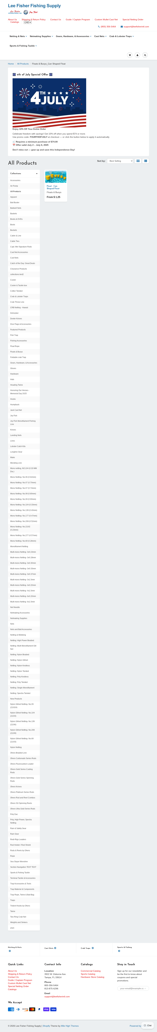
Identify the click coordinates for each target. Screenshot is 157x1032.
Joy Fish (13, 416)
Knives (13, 430)
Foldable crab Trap (18, 357)
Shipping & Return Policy (34, 19)
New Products (16, 699)
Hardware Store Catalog (92, 977)
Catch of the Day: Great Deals (22, 263)
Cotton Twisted (16, 291)
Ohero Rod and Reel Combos (22, 798)
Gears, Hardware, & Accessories (72, 36)
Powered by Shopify (139, 1026)
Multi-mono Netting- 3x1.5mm (22, 580)
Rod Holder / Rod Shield (20, 845)
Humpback (14, 405)
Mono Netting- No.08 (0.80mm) (23, 494)
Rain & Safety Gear (18, 828)
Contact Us (55, 19)
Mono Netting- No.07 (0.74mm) (23, 488)
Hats (12, 379)
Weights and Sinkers (18, 922)
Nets (12, 624)
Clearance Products (18, 269)
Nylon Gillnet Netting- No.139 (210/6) (22, 723)
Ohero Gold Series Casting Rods (21, 771)
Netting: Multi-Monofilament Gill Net (23, 647)
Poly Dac (14, 814)
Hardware (14, 374)
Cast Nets (99, 36)
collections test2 (17, 274)
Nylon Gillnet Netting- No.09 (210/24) (22, 705)
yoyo (12, 928)
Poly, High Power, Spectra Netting (21, 821)
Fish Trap (14, 335)
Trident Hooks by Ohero (20, 906)
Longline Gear (16, 452)
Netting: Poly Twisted (19, 682)
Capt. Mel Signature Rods (21, 247)
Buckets (13, 230)
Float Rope (14, 346)
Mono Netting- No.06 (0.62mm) (23, 477)
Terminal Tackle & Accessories (22, 878)
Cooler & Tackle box (18, 285)
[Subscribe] (145, 988)
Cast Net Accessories (19, 252)
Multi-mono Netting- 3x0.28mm (23, 557)
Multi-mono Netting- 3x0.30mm (23, 563)
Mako (12, 457)
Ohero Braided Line (18, 753)
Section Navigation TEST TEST (23, 867)
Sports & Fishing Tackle (22, 46)
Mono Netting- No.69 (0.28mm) (23, 541)
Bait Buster (14, 202)
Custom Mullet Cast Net (106, 19)
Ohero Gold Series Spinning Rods (22, 779)
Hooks (13, 399)
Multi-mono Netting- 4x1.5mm (22, 591)
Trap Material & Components (22, 889)
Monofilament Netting (19, 546)
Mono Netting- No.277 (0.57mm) (23, 535)
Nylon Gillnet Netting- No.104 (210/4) (22, 714)
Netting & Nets (17, 36)
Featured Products (18, 330)
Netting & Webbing (18, 635)
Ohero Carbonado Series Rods (23, 758)
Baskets (13, 214)
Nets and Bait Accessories (21, 629)
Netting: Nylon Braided (19, 655)
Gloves (13, 368)
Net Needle (15, 607)
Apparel (13, 197)
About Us (12, 19)
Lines (12, 441)
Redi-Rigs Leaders (18, 839)
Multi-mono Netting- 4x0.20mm (23, 585)
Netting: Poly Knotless (19, 677)
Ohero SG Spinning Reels (21, 803)
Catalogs (14, 22)
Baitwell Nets (15, 208)
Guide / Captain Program (78, 19)
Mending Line (16, 463)
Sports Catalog (88, 974)
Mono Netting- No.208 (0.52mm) (23, 521)
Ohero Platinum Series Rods (22, 792)
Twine (12, 911)
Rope (12, 856)
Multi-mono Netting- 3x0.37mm (23, 574)
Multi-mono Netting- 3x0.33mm (23, 569)
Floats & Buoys (16, 352)
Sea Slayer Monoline (19, 861)
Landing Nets (15, 435)
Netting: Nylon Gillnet (19, 660)
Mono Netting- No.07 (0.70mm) (23, 483)
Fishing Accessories (18, 341)
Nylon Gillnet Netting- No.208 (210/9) (22, 731)
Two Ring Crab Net (18, 917)
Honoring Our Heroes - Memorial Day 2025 (19, 392)
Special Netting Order (133, 19)
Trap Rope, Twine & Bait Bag (22, 895)
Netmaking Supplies (40, 36)
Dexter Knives (16, 319)
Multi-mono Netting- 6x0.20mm (23, 596)
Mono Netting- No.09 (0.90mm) (23, 499)
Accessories (15, 180)
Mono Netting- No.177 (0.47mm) (23, 516)
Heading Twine (16, 385)
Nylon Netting (16, 747)
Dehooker (14, 313)
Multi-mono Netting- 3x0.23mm (23, 552)
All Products (23, 63)
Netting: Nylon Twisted (19, 671)
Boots (12, 225)
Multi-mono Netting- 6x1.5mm (22, 602)
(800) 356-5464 (108, 26)
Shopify (46, 1026)
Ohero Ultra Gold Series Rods (22, 809)
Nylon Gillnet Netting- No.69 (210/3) (22, 740)
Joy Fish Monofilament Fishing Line (23, 422)
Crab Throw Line (17, 302)
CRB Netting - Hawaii (19, 307)
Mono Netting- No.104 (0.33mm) (23, 505)
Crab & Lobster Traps (120, 36)
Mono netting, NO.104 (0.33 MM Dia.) (23, 470)
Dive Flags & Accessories (20, 324)
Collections (15, 174)
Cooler (13, 280)
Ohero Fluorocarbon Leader (22, 764)
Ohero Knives (16, 787)
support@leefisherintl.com (136, 26)
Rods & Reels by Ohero (20, 850)
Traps (12, 900)
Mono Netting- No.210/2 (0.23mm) (20, 528)
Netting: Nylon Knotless (20, 666)
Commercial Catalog (91, 971)
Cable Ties (14, 241)
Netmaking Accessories (20, 613)
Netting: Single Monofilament (22, 688)
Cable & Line (15, 236)
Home (11, 63)
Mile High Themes (70, 1026)
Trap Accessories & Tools (20, 884)
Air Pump (14, 186)
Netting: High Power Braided (22, 640)
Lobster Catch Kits (17, 446)
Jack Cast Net (16, 410)
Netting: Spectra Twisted (20, 693)
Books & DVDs (16, 219)
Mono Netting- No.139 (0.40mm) (23, 510)
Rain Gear (14, 834)
